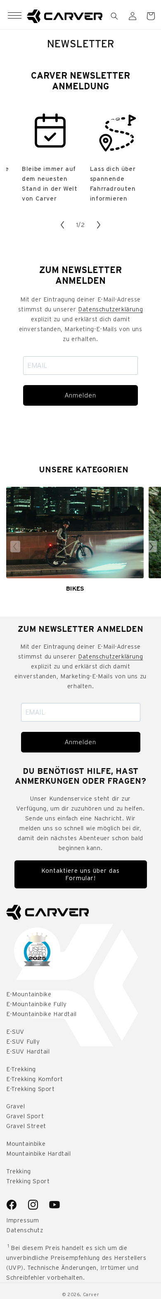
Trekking (18, 1171)
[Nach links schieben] (62, 225)
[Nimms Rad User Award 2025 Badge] (37, 950)
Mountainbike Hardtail (38, 1153)
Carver (91, 1294)
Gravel (15, 1106)
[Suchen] (114, 16)
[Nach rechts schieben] (99, 225)
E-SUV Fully (23, 1041)
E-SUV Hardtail (28, 1051)
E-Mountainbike (28, 994)
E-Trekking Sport (30, 1089)
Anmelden (80, 395)
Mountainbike (25, 1143)
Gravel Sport (25, 1116)
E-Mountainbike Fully (36, 1004)
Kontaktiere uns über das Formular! (80, 874)
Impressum (22, 1220)
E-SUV (15, 1031)
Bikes (75, 588)
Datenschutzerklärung (110, 309)
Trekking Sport (28, 1181)
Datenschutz (24, 1230)
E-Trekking (21, 1069)
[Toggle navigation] (15, 16)
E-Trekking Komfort (34, 1079)
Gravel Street (26, 1126)
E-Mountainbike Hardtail (41, 1014)
